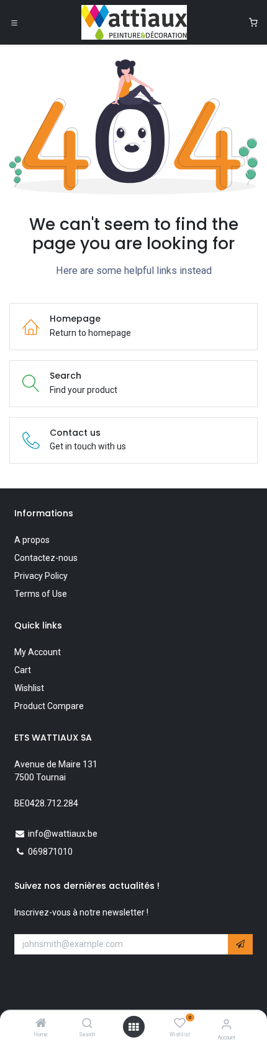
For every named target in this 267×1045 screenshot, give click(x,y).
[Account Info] (226, 1024)
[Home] (41, 1024)
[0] (253, 22)
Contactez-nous (46, 558)
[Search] (87, 1024)
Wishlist (29, 688)
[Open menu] (133, 1027)
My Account (37, 652)
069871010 (50, 852)
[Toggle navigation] (14, 22)
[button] (240, 944)
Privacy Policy (41, 576)
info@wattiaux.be (62, 834)
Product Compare (49, 706)
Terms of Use (40, 594)
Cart (22, 670)
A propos (32, 540)
